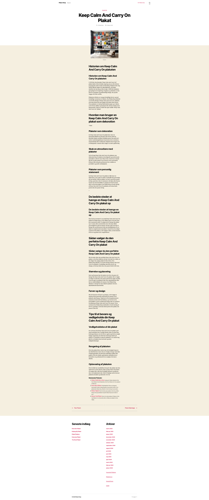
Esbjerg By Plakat (76, 431)
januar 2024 (109, 468)
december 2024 (110, 437)
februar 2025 (109, 431)
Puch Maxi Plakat (96, 385)
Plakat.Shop (101, 25)
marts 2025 (109, 428)
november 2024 (110, 440)
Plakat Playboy (76, 434)
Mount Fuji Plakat (96, 396)
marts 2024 (109, 462)
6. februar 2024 (110, 25)
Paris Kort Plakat (76, 428)
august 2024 (109, 448)
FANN (107, 486)
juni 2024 (108, 454)
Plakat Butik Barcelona (98, 380)
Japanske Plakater (111, 472)
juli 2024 (108, 451)
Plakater (104, 10)
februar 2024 (109, 465)
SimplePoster (109, 481)
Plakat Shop (62, 2)
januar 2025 (109, 434)
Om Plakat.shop (141, 2)
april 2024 (109, 459)
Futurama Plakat (76, 437)
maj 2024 (108, 456)
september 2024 (110, 445)
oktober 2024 (110, 442)
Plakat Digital (95, 391)
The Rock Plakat (76, 440)
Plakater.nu (109, 477)
